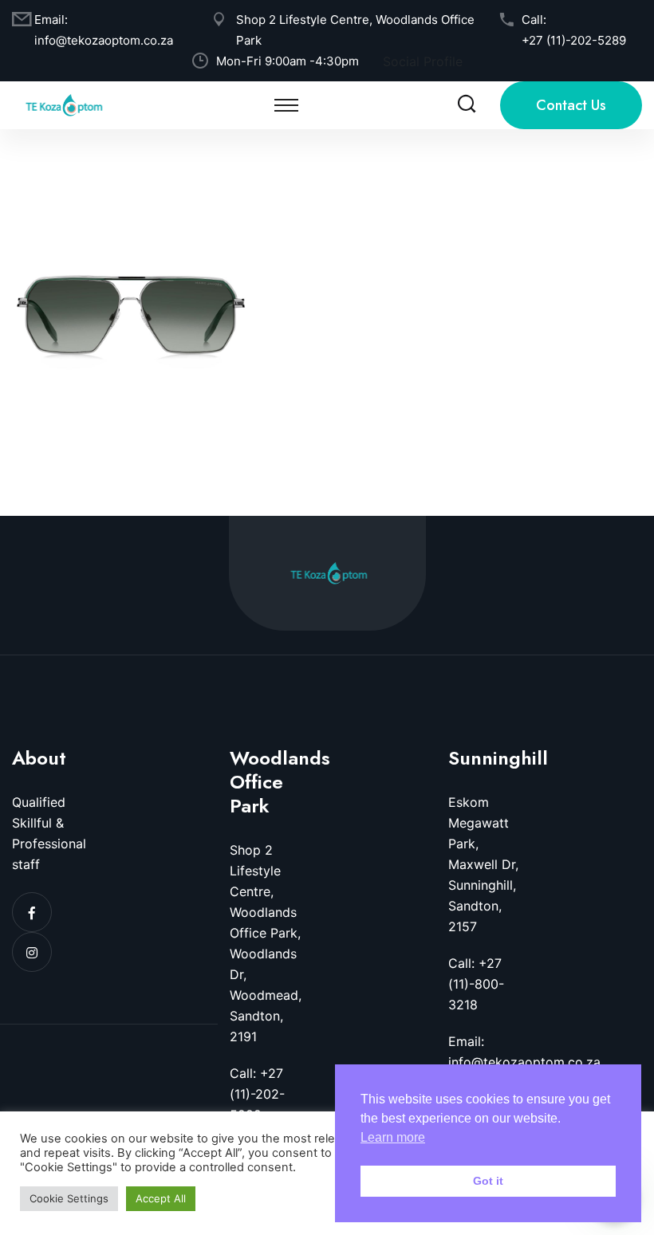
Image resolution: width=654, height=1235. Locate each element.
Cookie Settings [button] (69, 1198)
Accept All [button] (161, 1198)
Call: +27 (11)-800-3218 (476, 984)
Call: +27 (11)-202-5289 (257, 1094)
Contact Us (571, 105)
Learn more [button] (392, 1137)
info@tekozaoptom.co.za (103, 40)
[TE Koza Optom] (64, 104)
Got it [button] (488, 1180)
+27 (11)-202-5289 (574, 40)
